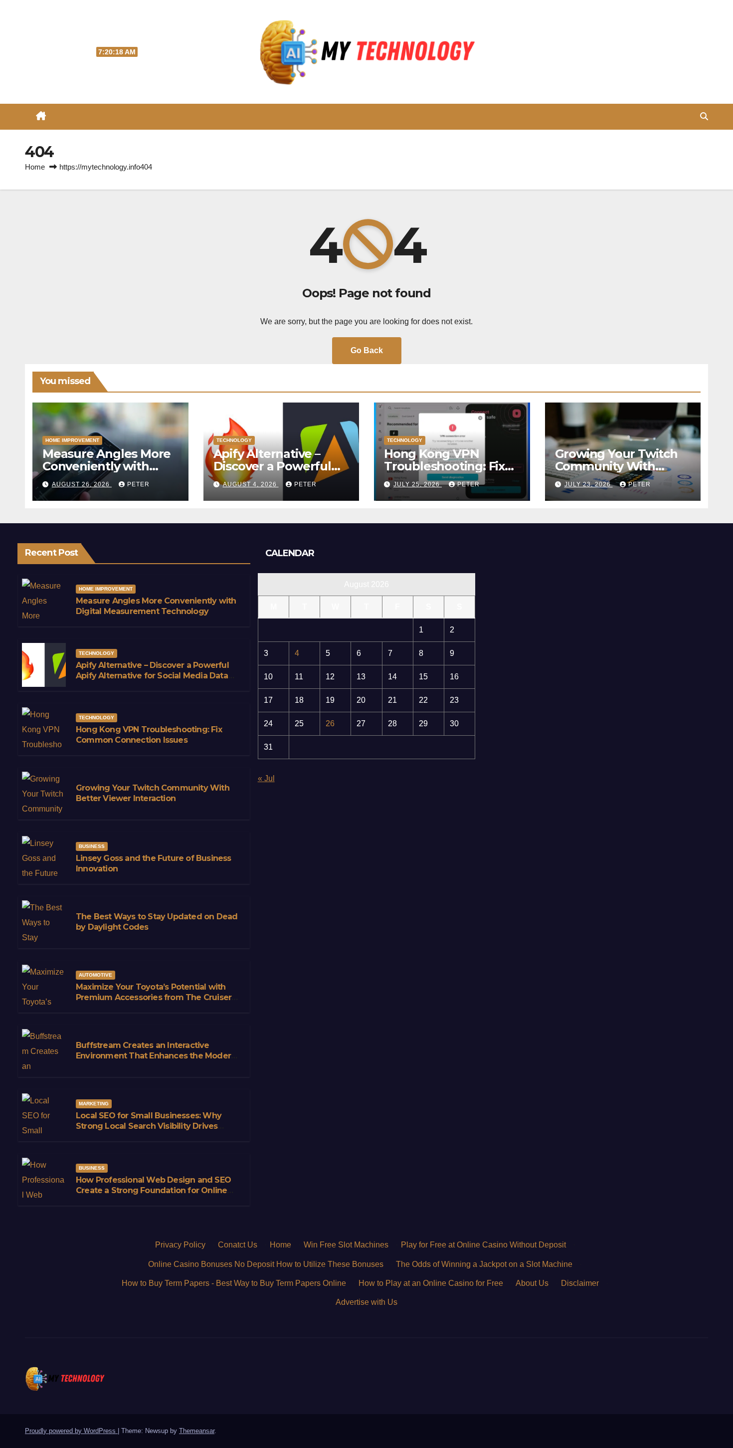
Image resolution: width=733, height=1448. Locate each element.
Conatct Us (237, 1245)
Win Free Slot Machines (346, 1245)
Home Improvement (72, 440)
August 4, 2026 (251, 484)
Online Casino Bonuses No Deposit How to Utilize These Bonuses (265, 1264)
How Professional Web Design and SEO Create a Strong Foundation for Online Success (153, 1190)
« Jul (266, 778)
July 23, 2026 (588, 484)
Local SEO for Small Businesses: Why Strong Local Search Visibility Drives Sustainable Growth (148, 1126)
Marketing (94, 1103)
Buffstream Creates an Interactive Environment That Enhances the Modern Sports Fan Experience (156, 1055)
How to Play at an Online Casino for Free (431, 1283)
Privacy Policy (180, 1245)
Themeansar (196, 1431)
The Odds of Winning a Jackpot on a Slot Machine (484, 1264)
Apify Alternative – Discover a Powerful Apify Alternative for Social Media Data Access (152, 675)
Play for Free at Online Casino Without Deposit (483, 1245)
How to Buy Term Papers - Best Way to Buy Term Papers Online (234, 1283)
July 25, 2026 (417, 484)
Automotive (95, 975)
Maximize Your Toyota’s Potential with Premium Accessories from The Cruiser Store (153, 997)
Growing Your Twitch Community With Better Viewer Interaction (152, 793)
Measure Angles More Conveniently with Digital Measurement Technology (156, 606)
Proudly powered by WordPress (71, 1431)
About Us (532, 1283)
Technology (234, 440)
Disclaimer (580, 1283)
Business (92, 846)
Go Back (367, 350)
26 (330, 723)
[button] (704, 116)
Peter (138, 484)
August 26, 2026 (82, 484)
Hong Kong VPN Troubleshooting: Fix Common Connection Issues (149, 735)
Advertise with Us (366, 1302)
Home (35, 167)
